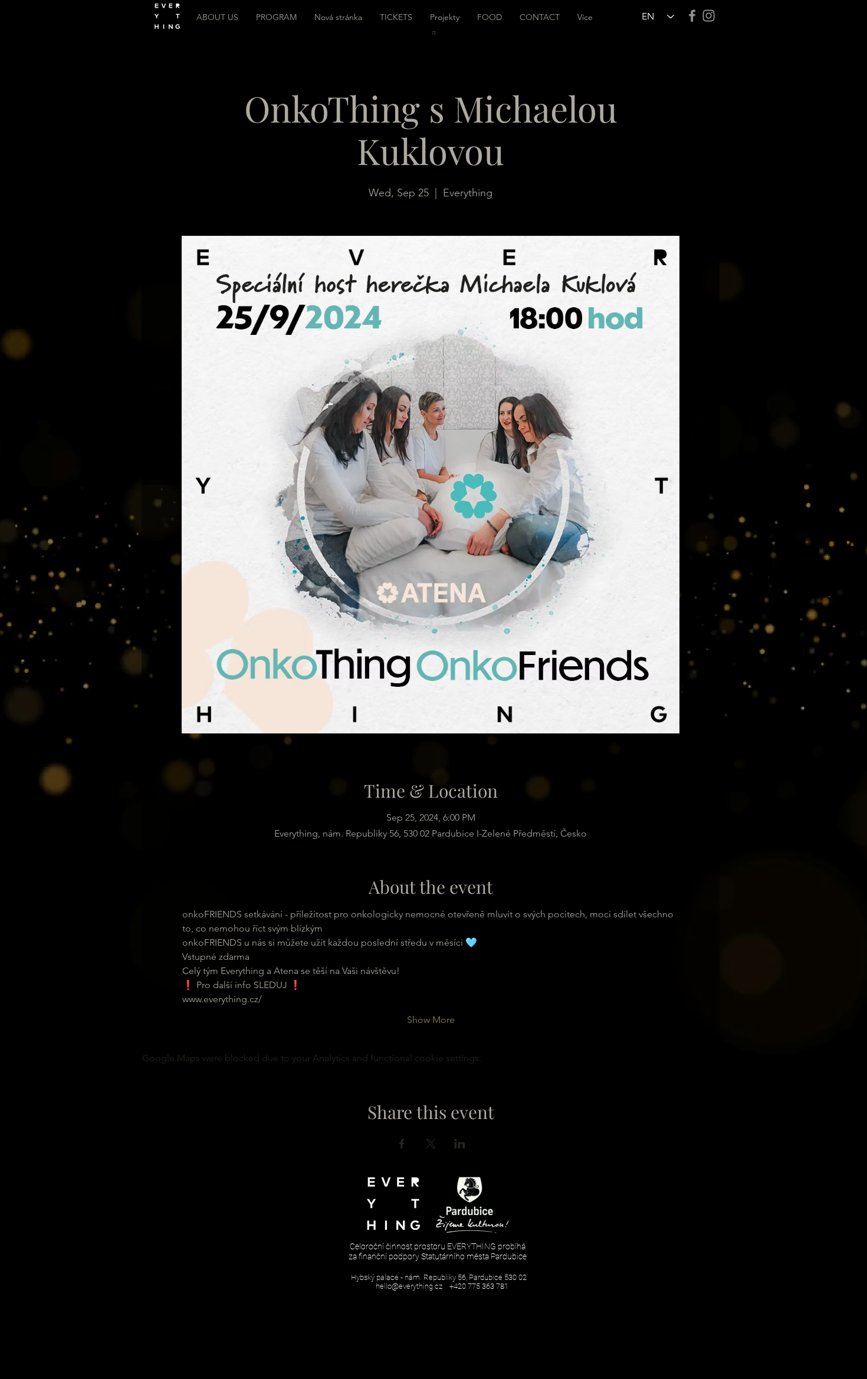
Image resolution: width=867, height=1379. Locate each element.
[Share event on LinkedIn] (459, 1143)
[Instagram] (709, 16)
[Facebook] (692, 16)
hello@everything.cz (409, 1286)
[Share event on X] (430, 1143)
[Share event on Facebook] (402, 1143)
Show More (431, 1019)
